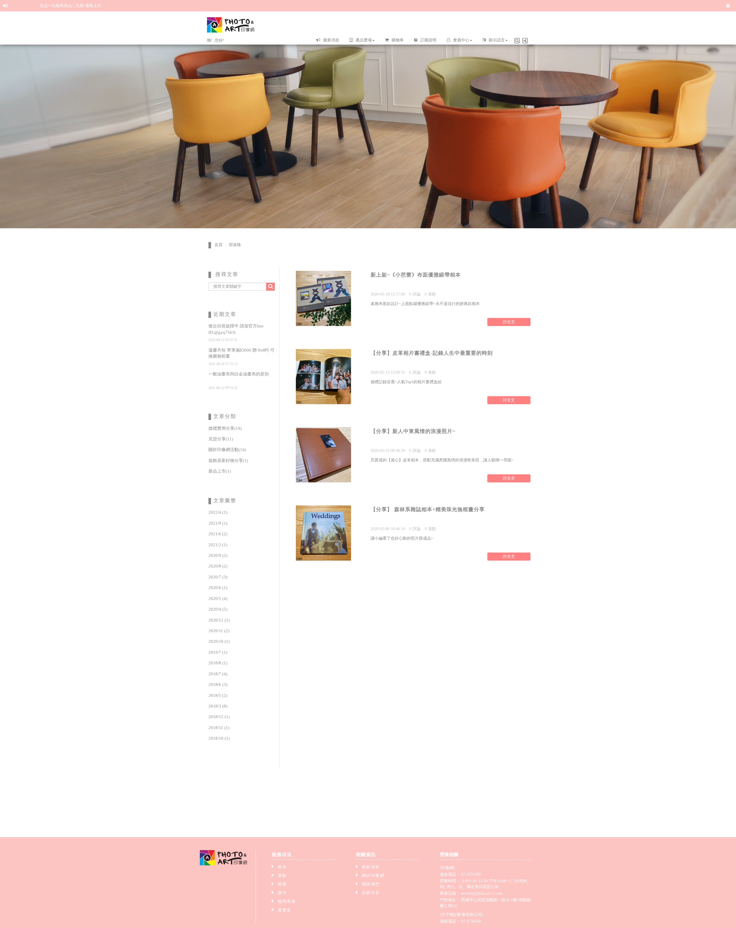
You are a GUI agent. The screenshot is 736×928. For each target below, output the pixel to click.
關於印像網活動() (227, 449)
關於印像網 (373, 875)
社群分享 (371, 893)
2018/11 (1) (218, 727)
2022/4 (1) (217, 512)
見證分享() (220, 439)
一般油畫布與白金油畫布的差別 (238, 374)
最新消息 (371, 867)
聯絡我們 (371, 884)
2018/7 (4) (217, 674)
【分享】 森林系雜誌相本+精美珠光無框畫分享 (428, 509)
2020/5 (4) (217, 598)
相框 (282, 884)
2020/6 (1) (217, 587)
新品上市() (219, 471)
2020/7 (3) (217, 577)
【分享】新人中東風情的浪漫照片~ (413, 431)
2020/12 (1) (219, 620)
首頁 (218, 245)
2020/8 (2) (217, 566)
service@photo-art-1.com (482, 893)
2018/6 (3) (217, 684)
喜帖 (282, 875)
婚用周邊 (287, 901)
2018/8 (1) (217, 663)
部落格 (235, 245)
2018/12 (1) (219, 716)
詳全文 (509, 322)
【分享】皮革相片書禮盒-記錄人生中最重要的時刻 (432, 353)
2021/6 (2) (217, 534)
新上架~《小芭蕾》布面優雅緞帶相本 (416, 275)
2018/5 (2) (217, 695)
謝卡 (282, 893)
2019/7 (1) (217, 652)
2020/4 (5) (217, 609)
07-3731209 (471, 874)
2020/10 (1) (219, 641)
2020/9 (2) (217, 555)
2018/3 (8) (217, 706)
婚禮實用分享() (225, 428)
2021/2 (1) (217, 544)
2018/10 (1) (219, 738)
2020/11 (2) (218, 630)
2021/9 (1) (217, 523)
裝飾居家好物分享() (228, 460)
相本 (282, 867)
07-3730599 (471, 921)
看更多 (284, 910)
